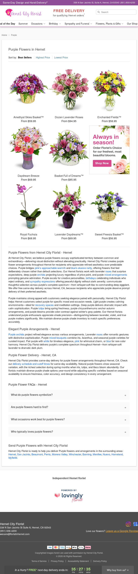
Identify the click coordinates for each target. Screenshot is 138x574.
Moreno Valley (59, 454)
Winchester (75, 454)
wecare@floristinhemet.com (15, 534)
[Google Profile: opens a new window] (135, 524)
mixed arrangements (115, 274)
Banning (86, 454)
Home (4, 34)
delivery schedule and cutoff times (31, 363)
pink (77, 341)
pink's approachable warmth (50, 268)
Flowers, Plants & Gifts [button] (108, 23)
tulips (41, 308)
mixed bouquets (58, 337)
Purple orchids (16, 334)
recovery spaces (44, 305)
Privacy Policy (57, 561)
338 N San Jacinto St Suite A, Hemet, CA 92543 (25, 527)
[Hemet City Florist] (23, 13)
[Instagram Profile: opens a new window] (128, 524)
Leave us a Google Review (122, 531)
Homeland (117, 454)
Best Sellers (25, 57)
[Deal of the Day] (109, 149)
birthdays (91, 278)
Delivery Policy (100, 561)
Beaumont (37, 454)
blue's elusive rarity (81, 268)
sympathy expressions (42, 281)
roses (108, 271)
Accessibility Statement (78, 561)
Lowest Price (61, 57)
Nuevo (106, 454)
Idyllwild (12, 457)
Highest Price (43, 57)
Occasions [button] (37, 23)
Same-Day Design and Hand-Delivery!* (25, 2)
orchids (41, 274)
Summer (23, 23)
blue (108, 341)
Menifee (97, 454)
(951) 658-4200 (8, 530)
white (46, 341)
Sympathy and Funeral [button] (77, 23)
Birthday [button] (54, 23)
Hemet (12, 454)
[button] (129, 560)
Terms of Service (39, 561)
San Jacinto (23, 454)
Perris (47, 454)
